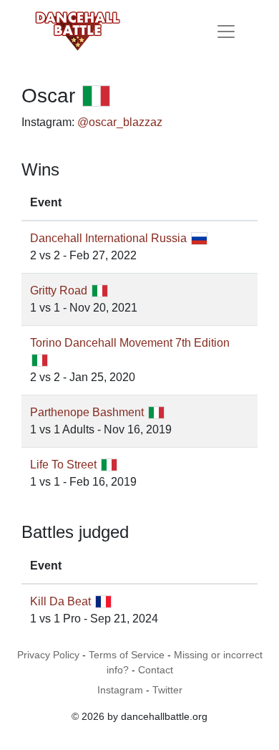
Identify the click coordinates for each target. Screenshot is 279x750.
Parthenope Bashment (87, 412)
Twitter (167, 690)
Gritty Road (58, 290)
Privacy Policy (48, 654)
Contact (155, 670)
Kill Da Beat (60, 601)
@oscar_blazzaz (119, 122)
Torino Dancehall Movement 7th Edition (130, 343)
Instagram (120, 690)
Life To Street (63, 464)
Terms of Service (127, 654)
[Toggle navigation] (226, 31)
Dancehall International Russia (108, 238)
